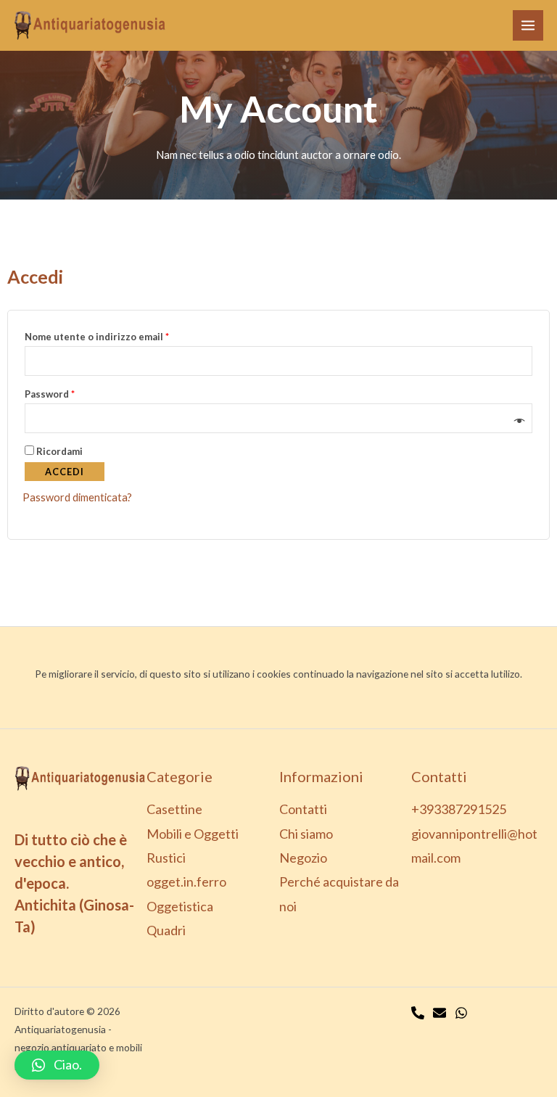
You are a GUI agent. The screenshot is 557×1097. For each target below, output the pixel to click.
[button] (57, 1065)
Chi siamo (306, 834)
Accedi (64, 471)
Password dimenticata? (77, 497)
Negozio (303, 858)
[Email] (439, 1012)
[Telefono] (417, 1012)
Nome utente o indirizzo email (119, 334)
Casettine (174, 809)
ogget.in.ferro (186, 881)
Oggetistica (180, 906)
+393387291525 (458, 809)
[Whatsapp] (461, 1012)
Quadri (166, 930)
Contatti (303, 809)
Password (71, 392)
